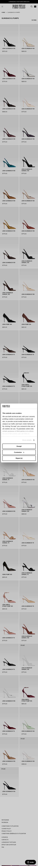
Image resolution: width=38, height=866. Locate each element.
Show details (27, 440)
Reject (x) (19, 458)
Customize (18, 452)
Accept (19, 446)
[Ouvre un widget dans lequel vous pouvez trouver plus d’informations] (30, 862)
